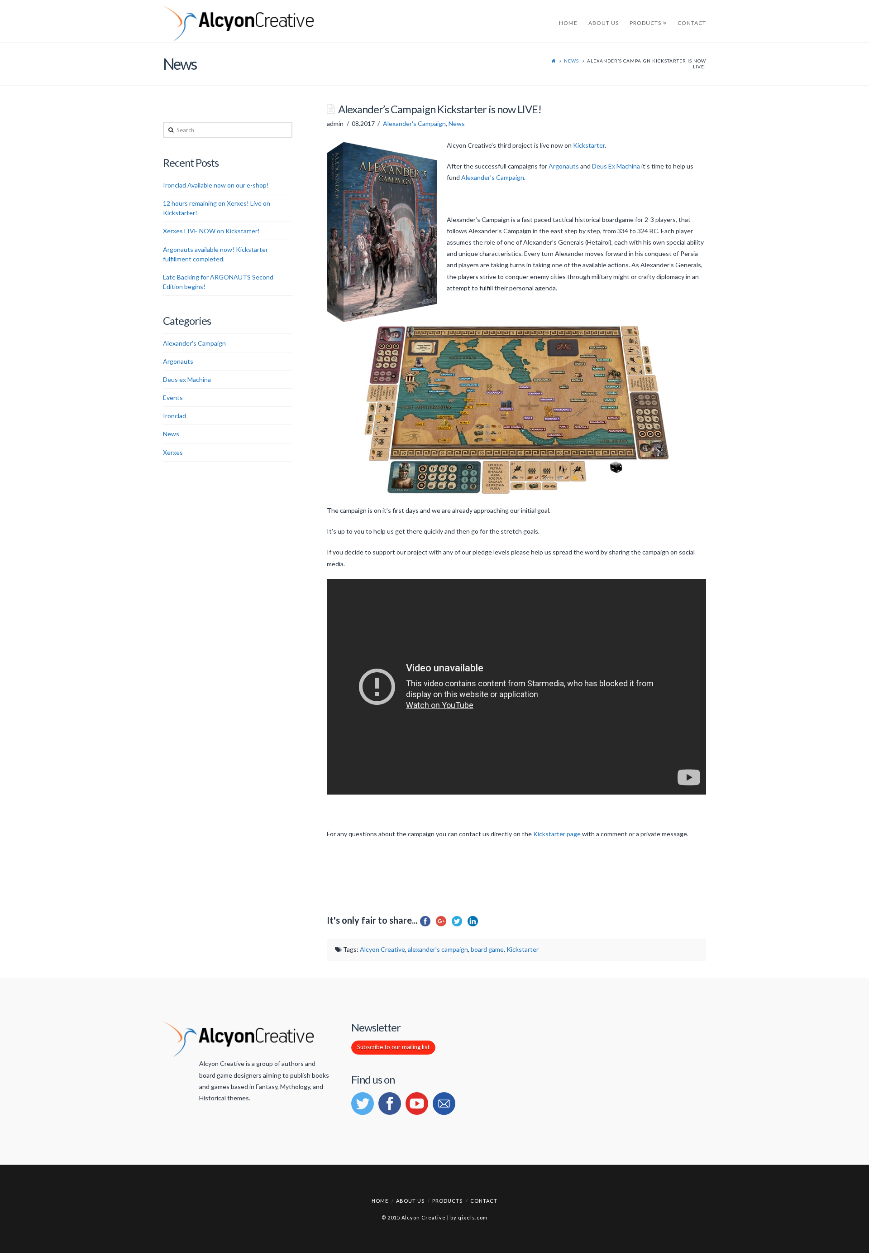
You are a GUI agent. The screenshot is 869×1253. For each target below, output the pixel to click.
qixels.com (472, 1217)
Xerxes (173, 452)
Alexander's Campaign (414, 123)
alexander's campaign (438, 949)
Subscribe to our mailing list (393, 1047)
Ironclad (174, 415)
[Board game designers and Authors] (238, 24)
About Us (410, 1201)
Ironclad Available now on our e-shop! (216, 185)
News (571, 60)
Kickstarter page (556, 834)
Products (447, 1201)
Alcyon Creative (382, 949)
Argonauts (564, 166)
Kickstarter (589, 145)
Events (173, 397)
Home (380, 1201)
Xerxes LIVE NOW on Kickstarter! (211, 231)
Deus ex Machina (187, 379)
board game (487, 949)
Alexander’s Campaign (492, 177)
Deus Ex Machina (616, 166)
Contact (483, 1201)
